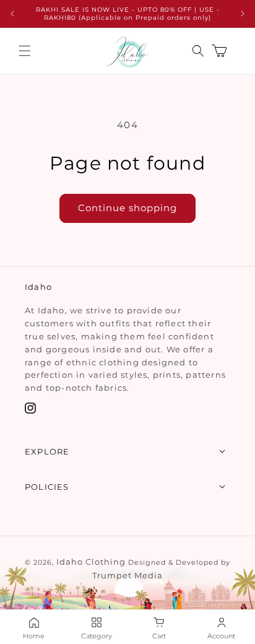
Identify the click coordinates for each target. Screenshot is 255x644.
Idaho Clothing (91, 562)
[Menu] (24, 50)
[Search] (198, 50)
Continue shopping (127, 208)
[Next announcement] (242, 13)
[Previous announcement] (12, 13)
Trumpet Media (127, 575)
